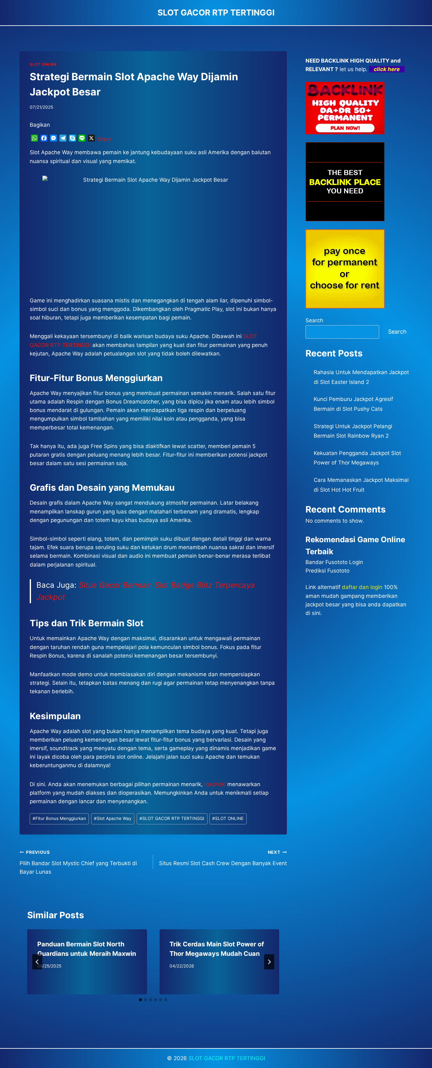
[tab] (140, 999)
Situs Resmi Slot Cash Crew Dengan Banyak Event (223, 858)
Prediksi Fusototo (327, 570)
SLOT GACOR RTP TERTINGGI (171, 818)
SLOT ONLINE (43, 64)
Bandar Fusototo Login (334, 562)
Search (314, 320)
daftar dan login (362, 587)
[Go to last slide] (37, 961)
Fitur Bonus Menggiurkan (59, 818)
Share (104, 139)
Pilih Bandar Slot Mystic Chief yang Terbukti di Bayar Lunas (78, 862)
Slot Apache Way (113, 818)
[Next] (269, 961)
